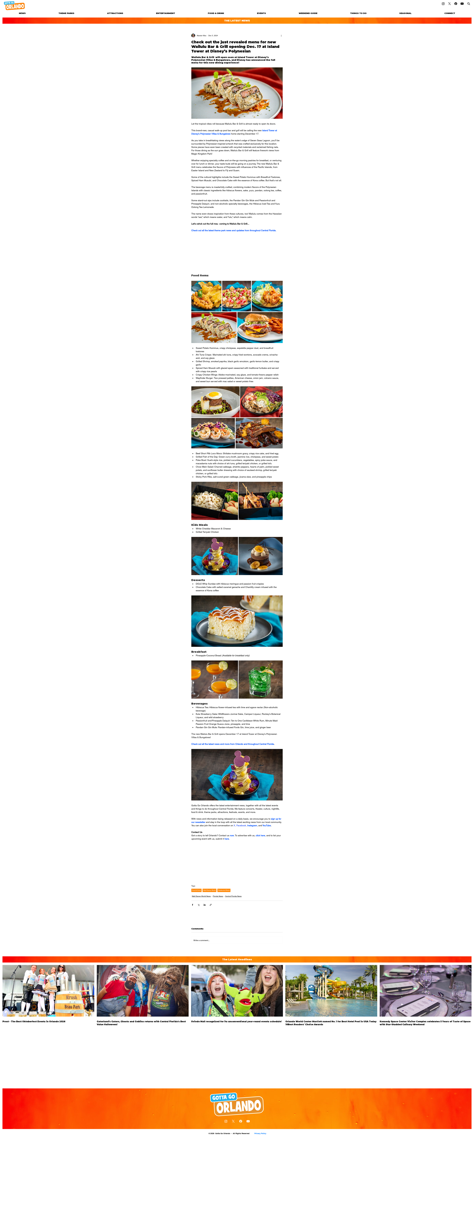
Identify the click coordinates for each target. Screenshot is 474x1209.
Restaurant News (224, 890)
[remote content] (237, 252)
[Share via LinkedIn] (204, 905)
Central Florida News (233, 896)
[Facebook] (456, 3)
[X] (449, 3)
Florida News (218, 896)
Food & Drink (196, 890)
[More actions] (281, 35)
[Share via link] (210, 905)
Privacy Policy (260, 1133)
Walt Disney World (209, 890)
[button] (66, 13)
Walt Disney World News (201, 896)
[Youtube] (462, 3)
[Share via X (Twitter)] (198, 905)
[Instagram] (443, 3)
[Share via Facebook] (192, 905)
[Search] (468, 3)
